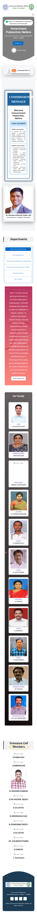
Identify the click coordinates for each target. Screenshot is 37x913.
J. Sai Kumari (18, 857)
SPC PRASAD (19, 689)
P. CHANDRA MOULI (18, 543)
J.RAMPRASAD (18, 765)
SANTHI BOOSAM (18, 456)
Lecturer (18, 541)
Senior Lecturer (18, 482)
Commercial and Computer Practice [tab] (18, 267)
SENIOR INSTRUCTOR (18, 716)
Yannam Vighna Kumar (18, 485)
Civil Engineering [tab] (18, 255)
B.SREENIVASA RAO (18, 816)
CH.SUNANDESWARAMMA (18, 514)
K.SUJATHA (18, 807)
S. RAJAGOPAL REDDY (18, 427)
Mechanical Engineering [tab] (18, 249)
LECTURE (18, 511)
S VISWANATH (18, 631)
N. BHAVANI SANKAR (18, 791)
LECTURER (18, 599)
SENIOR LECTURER (18, 453)
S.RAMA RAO (18, 757)
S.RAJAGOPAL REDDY (18, 799)
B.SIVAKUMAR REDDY (18, 824)
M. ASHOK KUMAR (18, 573)
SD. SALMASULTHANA (18, 841)
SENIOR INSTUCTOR (18, 686)
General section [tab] (18, 273)
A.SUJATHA (18, 832)
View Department (18, 378)
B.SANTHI (18, 849)
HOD (18, 424)
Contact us (18, 43)
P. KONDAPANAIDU (18, 660)
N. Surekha (18, 602)
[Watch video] (14, 50)
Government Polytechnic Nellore (19, 903)
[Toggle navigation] (33, 14)
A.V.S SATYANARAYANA (18, 718)
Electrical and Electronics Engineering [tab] (19, 261)
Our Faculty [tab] (18, 279)
